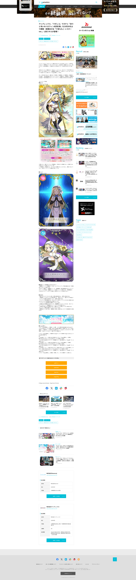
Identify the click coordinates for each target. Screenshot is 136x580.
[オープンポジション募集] (87, 26)
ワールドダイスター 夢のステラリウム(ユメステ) (84, 237)
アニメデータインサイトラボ (90, 224)
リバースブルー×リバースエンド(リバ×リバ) (84, 232)
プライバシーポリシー (96, 564)
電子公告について (79, 564)
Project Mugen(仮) (89, 229)
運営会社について (39, 564)
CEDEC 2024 (89, 227)
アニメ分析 (89, 6)
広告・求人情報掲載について (51, 564)
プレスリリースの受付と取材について (66, 564)
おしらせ (87, 564)
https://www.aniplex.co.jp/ (51, 508)
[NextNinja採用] (87, 208)
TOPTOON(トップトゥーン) (81, 227)
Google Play (56, 376)
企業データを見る (56, 496)
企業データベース (50, 6)
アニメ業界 (82, 6)
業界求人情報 (59, 6)
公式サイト (56, 363)
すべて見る (56, 412)
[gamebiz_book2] (87, 41)
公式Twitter (56, 367)
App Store (56, 372)
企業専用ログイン (67, 573)
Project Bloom (79, 234)
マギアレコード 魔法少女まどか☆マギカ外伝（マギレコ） (48, 41)
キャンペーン (42, 21)
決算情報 (75, 6)
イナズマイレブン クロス (80, 224)
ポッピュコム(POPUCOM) (81, 229)
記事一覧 (42, 6)
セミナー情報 (68, 6)
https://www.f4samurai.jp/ (51, 475)
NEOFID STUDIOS (79, 239)
